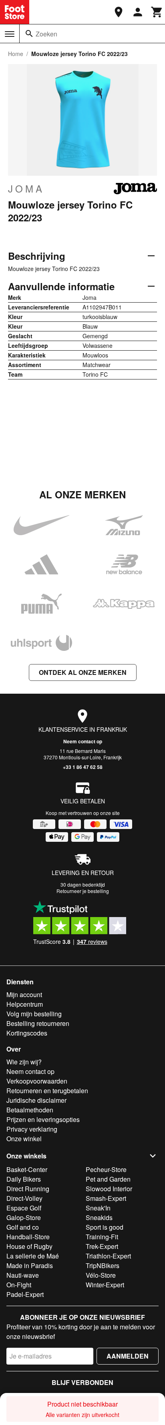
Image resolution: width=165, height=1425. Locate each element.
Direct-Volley (24, 1198)
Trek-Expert (102, 1246)
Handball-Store (28, 1236)
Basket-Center (26, 1169)
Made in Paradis (29, 1265)
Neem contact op (82, 741)
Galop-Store (23, 1217)
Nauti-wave (22, 1275)
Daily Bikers (23, 1179)
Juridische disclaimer (36, 1100)
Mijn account (24, 994)
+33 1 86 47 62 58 (83, 767)
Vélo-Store (101, 1275)
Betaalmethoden (29, 1109)
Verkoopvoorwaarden (36, 1081)
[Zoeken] (29, 33)
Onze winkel (24, 1138)
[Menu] (9, 34)
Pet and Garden (108, 1179)
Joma (26, 188)
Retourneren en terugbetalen (47, 1090)
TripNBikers (102, 1265)
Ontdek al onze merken (83, 672)
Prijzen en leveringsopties (43, 1119)
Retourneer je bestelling (82, 890)
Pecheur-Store (106, 1169)
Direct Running (27, 1188)
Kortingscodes (26, 1033)
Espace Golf (23, 1207)
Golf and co (22, 1227)
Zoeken (46, 33)
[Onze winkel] (118, 12)
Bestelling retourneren (37, 1023)
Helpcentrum (24, 1004)
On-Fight (18, 1284)
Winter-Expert (105, 1284)
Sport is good (104, 1227)
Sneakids (99, 1217)
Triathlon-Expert (108, 1255)
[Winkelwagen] (157, 12)
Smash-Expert (106, 1198)
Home (15, 54)
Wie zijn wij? (24, 1061)
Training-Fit (102, 1236)
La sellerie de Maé (32, 1255)
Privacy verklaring (31, 1129)
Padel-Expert (25, 1294)
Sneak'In (98, 1207)
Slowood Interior (109, 1188)
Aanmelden (128, 1356)
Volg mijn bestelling (34, 1013)
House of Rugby (29, 1246)
